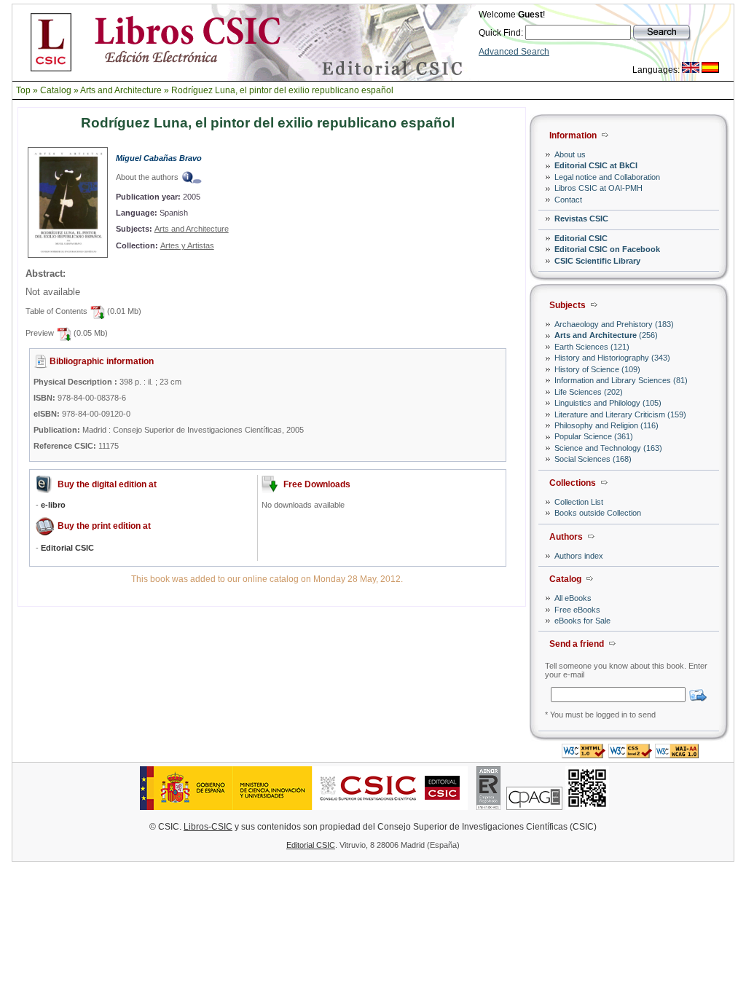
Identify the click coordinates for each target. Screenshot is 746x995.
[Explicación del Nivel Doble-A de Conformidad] (677, 754)
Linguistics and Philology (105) (607, 402)
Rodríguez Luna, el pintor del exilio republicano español (282, 90)
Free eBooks (577, 609)
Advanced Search (514, 52)
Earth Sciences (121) (591, 346)
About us (570, 154)
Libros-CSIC (208, 827)
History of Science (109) (597, 369)
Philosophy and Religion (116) (606, 425)
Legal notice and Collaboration (607, 177)
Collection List (578, 502)
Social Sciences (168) (593, 459)
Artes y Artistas (187, 245)
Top (23, 90)
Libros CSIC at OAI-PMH (598, 188)
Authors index (578, 555)
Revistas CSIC (581, 218)
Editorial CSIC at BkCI (595, 165)
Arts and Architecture (121, 90)
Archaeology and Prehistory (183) (614, 324)
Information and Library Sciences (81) (621, 380)
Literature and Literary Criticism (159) (620, 414)
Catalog (55, 90)
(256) (606, 335)
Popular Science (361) (593, 436)
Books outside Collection (597, 512)
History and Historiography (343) (612, 357)
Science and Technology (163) (608, 448)
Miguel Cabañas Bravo (159, 158)
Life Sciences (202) (588, 392)
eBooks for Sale (582, 620)
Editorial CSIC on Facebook (607, 249)
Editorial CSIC (581, 238)
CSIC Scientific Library (597, 260)
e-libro (53, 504)
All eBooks (573, 598)
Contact (568, 199)
